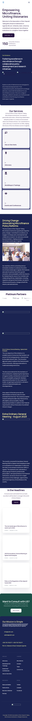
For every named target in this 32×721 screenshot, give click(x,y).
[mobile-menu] (29, 2)
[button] (4, 74)
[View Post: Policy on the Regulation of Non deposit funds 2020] (16, 570)
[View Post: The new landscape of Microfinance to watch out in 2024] (16, 515)
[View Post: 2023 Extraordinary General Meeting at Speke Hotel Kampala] (16, 543)
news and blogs (9, 510)
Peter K (6, 530)
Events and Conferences (11, 538)
